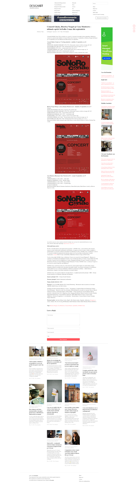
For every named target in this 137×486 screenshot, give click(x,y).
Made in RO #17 (35, 407)
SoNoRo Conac (81, 305)
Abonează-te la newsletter (102, 18)
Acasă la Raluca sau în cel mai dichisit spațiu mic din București (107, 188)
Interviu (90, 368)
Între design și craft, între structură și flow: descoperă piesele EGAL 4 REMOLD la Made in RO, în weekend (36, 412)
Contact (94, 10)
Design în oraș (57, 14)
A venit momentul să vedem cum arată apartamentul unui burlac (107, 184)
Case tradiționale (50, 358)
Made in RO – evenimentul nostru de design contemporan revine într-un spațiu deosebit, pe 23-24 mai (54, 445)
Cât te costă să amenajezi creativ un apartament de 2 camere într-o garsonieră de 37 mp (108, 159)
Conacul (55, 254)
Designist (50, 31)
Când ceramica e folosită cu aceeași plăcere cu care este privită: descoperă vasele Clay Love (36, 364)
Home (94, 6)
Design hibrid (57, 10)
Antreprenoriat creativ (33, 358)
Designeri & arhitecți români (59, 6)
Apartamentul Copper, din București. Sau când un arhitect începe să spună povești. (107, 176)
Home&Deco (49, 405)
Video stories (74, 14)
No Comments (66, 31)
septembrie (75, 305)
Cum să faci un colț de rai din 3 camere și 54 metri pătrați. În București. (107, 163)
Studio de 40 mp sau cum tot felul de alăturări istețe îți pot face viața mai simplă (107, 172)
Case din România (58, 4)
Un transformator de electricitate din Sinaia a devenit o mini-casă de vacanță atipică (108, 95)
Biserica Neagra (53, 305)
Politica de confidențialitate (84, 481)
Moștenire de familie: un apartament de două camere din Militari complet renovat (107, 91)
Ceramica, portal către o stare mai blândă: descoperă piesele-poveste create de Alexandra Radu (90, 372)
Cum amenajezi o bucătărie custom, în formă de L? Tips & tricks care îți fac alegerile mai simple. (108, 107)
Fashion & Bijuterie (76, 10)
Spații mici (70, 360)
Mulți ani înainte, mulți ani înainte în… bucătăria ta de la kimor (108, 138)
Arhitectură (67, 404)
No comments (37, 378)
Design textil (58, 404)
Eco (73, 8)
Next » (43, 31)
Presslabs (52, 480)
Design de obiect (57, 8)
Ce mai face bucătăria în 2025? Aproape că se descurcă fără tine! (107, 123)
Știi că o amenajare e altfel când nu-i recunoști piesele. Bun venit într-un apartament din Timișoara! (108, 180)
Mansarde (74, 2)
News (73, 4)
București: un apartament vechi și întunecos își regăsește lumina (107, 99)
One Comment (55, 374)
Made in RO (95, 12)
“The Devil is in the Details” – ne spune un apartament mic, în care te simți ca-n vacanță (108, 76)
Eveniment (93, 404)
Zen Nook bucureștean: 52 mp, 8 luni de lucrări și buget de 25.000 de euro (108, 87)
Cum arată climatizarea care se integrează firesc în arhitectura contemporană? (90, 409)
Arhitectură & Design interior (60, 2)
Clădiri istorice (72, 404)
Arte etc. (73, 6)
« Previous (39, 31)
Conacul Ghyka (68, 305)
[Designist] (36, 8)
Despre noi (95, 8)
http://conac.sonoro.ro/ (69, 243)
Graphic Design (57, 12)
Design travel (74, 12)
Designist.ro (93, 300)
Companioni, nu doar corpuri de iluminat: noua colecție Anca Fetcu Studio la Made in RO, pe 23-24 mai (72, 452)
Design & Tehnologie (87, 404)
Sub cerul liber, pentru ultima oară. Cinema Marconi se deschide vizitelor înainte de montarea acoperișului (72, 410)
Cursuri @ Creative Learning (98, 14)
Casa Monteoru (61, 305)
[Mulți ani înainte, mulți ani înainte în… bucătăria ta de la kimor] (106, 146)
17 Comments (73, 378)
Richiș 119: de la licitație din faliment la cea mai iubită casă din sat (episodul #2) (54, 361)
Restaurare (56, 358)
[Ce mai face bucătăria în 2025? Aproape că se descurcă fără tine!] (106, 130)
